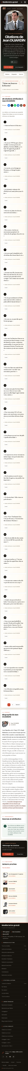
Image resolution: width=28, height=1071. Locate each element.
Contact (12, 1062)
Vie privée (18, 1062)
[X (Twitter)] (6, 1056)
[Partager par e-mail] (21, 105)
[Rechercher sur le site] (21, 2)
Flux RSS (4, 1065)
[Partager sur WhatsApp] (15, 105)
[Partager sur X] (12, 105)
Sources (21, 74)
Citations (7, 74)
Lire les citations (8, 67)
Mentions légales (5, 1062)
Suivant (18, 704)
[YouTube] (10, 1056)
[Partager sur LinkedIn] (18, 105)
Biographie (14, 74)
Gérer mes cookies (12, 1065)
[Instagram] (13, 1056)
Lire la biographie (19, 67)
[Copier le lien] (24, 105)
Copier (6, 132)
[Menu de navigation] (25, 2)
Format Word (20, 854)
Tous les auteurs (6, 867)
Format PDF (8, 854)
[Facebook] (3, 1056)
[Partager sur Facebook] (9, 105)
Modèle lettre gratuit (10, 2)
